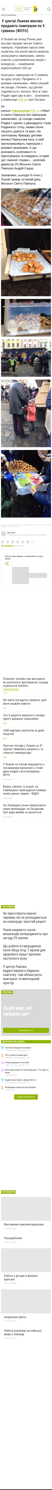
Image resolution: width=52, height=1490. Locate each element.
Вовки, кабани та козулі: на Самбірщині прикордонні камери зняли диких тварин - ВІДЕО (24, 790)
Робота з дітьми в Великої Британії (20, 1277)
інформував (21, 110)
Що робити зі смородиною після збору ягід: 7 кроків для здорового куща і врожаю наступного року (24, 952)
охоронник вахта (15, 1317)
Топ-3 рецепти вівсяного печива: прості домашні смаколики (24, 717)
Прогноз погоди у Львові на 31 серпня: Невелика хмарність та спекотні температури (23, 749)
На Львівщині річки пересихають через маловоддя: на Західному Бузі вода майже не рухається (24, 808)
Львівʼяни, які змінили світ (17, 1011)
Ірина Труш (11, 532)
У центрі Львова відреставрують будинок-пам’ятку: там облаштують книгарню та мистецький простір (22, 974)
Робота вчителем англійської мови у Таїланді (23, 1332)
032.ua (22, 99)
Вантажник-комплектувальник (24, 1224)
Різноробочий (13, 1238)
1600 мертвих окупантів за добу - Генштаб (24, 732)
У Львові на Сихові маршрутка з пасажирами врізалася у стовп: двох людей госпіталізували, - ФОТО (23, 769)
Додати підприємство (26, 1097)
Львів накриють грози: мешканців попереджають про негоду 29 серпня (25, 934)
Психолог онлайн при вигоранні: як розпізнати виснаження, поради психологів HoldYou (25, 682)
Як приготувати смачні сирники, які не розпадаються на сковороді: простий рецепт (25, 917)
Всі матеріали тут (26, 1030)
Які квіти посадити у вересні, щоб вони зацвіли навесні (24, 701)
